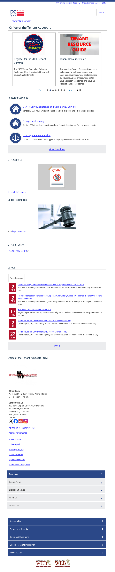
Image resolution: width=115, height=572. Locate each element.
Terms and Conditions (19, 537)
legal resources (19, 231)
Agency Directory (73, 3)
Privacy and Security (19, 529)
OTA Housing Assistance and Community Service (49, 106)
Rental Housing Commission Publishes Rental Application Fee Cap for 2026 (51, 284)
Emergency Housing (33, 121)
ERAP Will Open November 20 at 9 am (34, 309)
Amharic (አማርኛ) (16, 439)
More (57, 345)
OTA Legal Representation (36, 135)
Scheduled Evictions (17, 192)
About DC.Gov (16, 552)
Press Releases (16, 278)
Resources (13, 474)
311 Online (60, 3)
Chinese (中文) (15, 444)
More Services (57, 149)
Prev (40, 90)
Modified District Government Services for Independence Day (44, 320)
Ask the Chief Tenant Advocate (22, 427)
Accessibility (101, 3)
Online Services (88, 3)
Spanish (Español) (17, 459)
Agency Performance (18, 432)
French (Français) (16, 449)
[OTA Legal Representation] (15, 140)
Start (78, 90)
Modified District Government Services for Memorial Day (42, 331)
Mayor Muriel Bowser (21, 21)
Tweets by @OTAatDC (17, 251)
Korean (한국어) (16, 454)
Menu (101, 12)
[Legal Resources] (57, 228)
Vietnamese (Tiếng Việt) (19, 464)
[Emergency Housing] (15, 126)
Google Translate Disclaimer (22, 544)
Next (71, 90)
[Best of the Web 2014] (43, 567)
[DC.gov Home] (17, 16)
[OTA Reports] (57, 189)
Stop (80, 90)
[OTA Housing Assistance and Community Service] (15, 111)
